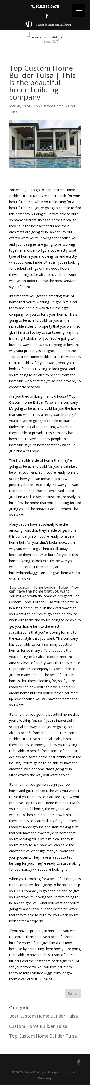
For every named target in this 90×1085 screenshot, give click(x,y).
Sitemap (45, 1078)
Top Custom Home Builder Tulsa (43, 1036)
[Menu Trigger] (78, 10)
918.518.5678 (47, 6)
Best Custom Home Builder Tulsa (43, 1016)
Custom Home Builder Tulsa (38, 1026)
